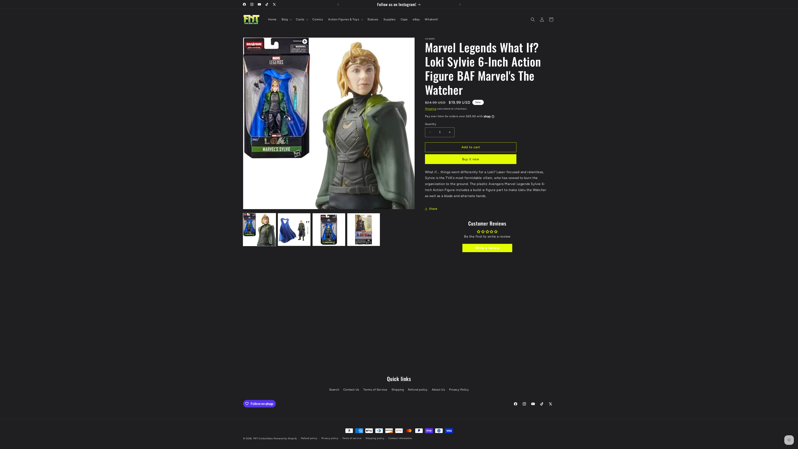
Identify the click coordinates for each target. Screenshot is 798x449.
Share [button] (433, 209)
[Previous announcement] (338, 4)
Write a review (487, 248)
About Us (438, 389)
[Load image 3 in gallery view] (329, 229)
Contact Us (351, 389)
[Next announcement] (459, 4)
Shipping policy (375, 438)
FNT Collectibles (263, 438)
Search (334, 389)
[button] (286, 19)
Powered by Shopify (285, 438)
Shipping (430, 108)
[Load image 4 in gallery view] (363, 229)
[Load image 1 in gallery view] (259, 229)
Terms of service (351, 438)
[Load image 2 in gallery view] (294, 229)
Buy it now (470, 159)
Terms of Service (375, 389)
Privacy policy (329, 438)
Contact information (400, 438)
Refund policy (418, 389)
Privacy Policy (459, 389)
